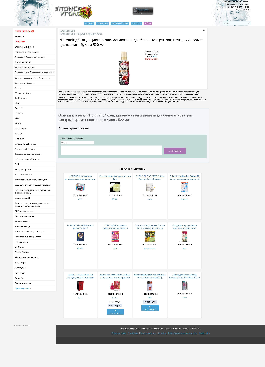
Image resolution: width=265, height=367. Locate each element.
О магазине (102, 23)
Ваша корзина (143, 10)
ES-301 (115, 199)
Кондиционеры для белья (89, 33)
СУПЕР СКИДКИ (23, 31)
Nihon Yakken (149, 248)
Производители (22, 288)
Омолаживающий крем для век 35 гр (115, 177)
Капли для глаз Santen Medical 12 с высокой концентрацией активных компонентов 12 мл (115, 277)
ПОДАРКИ (20, 41)
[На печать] (204, 31)
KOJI (150, 298)
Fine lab (80, 248)
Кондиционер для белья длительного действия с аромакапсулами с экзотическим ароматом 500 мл (185, 229)
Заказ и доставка (120, 23)
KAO (155, 56)
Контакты (136, 23)
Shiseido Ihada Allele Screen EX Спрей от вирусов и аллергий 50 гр (184, 179)
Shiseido (184, 199)
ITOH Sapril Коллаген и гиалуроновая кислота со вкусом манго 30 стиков (115, 228)
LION (80, 199)
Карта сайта (204, 333)
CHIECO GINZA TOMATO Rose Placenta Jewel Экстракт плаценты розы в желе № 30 (149, 179)
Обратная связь (118, 333)
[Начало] (73, 19)
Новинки (19, 36)
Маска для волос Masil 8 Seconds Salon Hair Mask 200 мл (184, 276)
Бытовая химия (67, 30)
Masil (185, 297)
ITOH (115, 248)
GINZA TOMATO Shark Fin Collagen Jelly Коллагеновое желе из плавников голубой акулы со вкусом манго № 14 (80, 278)
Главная (89, 23)
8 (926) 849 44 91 (239, 6)
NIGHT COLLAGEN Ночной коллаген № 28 (80, 227)
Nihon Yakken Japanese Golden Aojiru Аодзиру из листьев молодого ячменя (150, 228)
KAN (184, 248)
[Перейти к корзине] (135, 13)
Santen (115, 298)
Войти (148, 23)
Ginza (150, 199)
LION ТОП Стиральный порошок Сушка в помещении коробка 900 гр (80, 179)
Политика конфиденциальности (182, 333)
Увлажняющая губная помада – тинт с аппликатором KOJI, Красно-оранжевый (150, 277)
